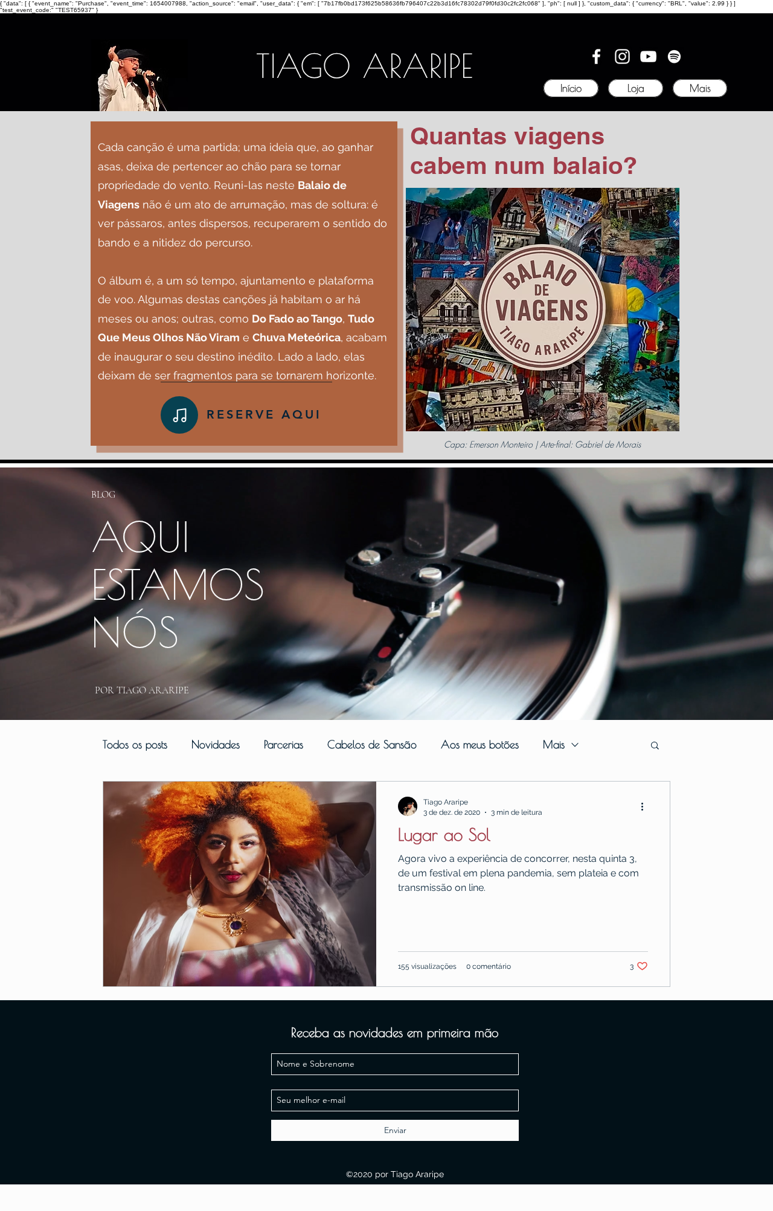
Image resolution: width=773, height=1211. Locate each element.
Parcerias (283, 744)
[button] (655, 746)
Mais (554, 744)
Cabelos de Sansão (372, 744)
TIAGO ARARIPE (364, 66)
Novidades (215, 744)
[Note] (179, 415)
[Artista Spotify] (674, 56)
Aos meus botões (480, 744)
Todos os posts (135, 744)
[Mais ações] (646, 806)
